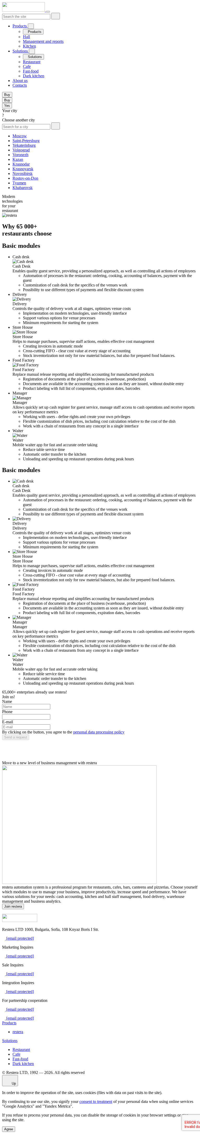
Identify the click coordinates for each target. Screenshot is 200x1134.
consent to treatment (95, 1101)
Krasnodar (21, 164)
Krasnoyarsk (22, 169)
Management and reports (43, 41)
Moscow (19, 136)
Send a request (15, 737)
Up (13, 1083)
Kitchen (29, 46)
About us (20, 80)
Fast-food (31, 71)
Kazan (17, 159)
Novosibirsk (22, 173)
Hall (26, 36)
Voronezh (20, 154)
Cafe (27, 66)
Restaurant (31, 62)
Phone (7, 711)
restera (17, 1032)
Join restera (13, 906)
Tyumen (19, 183)
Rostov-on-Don (25, 178)
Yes (7, 106)
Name (7, 701)
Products (20, 26)
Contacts (19, 85)
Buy (7, 95)
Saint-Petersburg (26, 140)
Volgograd (21, 150)
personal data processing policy (98, 732)
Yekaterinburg (24, 145)
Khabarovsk (22, 187)
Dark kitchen (33, 76)
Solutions (20, 51)
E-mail (7, 722)
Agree (8, 1129)
